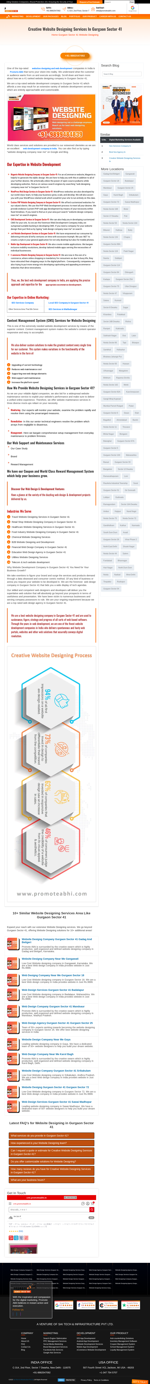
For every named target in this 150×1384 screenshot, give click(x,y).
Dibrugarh (129, 272)
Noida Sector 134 (110, 237)
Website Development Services (90, 1344)
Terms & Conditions (101, 1380)
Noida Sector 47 (110, 293)
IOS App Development (86, 1338)
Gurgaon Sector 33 (122, 462)
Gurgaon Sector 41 (68, 35)
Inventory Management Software (123, 1341)
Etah (137, 413)
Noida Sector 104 (130, 223)
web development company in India (40, 148)
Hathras (119, 230)
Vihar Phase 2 (131, 539)
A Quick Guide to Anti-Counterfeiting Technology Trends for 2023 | (71, 2)
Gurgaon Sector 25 (125, 188)
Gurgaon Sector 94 (111, 272)
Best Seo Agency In (117, 152)
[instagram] (20, 1314)
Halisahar (121, 350)
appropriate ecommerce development (63, 284)
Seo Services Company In (120, 146)
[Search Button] (138, 73)
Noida (105, 575)
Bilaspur (135, 343)
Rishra (128, 322)
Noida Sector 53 (110, 223)
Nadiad (117, 575)
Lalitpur (106, 497)
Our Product (90, 16)
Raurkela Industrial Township (115, 483)
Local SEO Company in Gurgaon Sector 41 (69, 303)
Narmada (136, 525)
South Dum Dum (110, 532)
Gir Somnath (130, 490)
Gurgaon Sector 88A (111, 244)
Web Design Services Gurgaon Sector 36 (127, 1274)
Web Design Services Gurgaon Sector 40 (48, 1270)
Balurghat (107, 441)
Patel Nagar (129, 251)
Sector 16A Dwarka (129, 504)
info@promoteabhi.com (105, 11)
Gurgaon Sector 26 (111, 539)
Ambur (106, 511)
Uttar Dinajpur (131, 286)
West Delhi (130, 575)
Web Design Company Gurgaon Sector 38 (22, 1274)
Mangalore (123, 371)
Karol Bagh (118, 195)
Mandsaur (107, 188)
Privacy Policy (86, 1380)
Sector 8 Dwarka (110, 307)
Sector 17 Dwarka (110, 216)
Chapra (127, 237)
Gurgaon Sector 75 (111, 286)
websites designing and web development (52, 68)
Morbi (126, 385)
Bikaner (106, 230)
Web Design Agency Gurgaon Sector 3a (100, 1270)
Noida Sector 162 (110, 385)
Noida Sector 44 (110, 554)
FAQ (23, 1344)
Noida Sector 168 (110, 209)
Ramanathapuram (110, 476)
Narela (106, 258)
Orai (124, 336)
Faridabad (107, 561)
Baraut (106, 462)
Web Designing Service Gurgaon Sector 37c (74, 1274)
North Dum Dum (125, 568)
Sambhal (107, 350)
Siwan (126, 413)
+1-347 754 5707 (108, 1372)
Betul (126, 209)
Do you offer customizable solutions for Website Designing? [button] (43, 1161)
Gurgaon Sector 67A (125, 441)
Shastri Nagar (128, 547)
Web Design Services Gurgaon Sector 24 (74, 1288)
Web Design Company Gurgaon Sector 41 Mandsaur (53, 1006)
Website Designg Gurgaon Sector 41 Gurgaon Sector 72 (55, 1087)
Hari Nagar (107, 568)
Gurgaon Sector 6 (110, 413)
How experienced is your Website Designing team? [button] (39, 1143)
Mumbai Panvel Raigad (113, 406)
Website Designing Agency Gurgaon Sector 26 (127, 1283)
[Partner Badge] (133, 9)
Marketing (17, 16)
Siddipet (118, 258)
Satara (106, 300)
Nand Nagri (131, 511)
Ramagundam (109, 504)
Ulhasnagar (108, 371)
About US (25, 1341)
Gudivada (119, 497)
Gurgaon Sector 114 (111, 265)
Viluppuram (127, 293)
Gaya (105, 195)
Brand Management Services (55, 1347)
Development (33, 16)
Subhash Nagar (109, 336)
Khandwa (107, 314)
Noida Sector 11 (110, 427)
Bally (130, 230)
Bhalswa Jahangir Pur (112, 357)
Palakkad (121, 314)
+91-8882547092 (53, 11)
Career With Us (107, 16)
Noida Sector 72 (129, 518)
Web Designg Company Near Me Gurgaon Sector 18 (53, 975)
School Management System (122, 1347)
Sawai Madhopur (132, 202)
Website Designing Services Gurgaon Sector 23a (100, 1288)
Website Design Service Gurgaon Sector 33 (74, 1279)
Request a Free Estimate (90, 2)
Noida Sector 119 (110, 251)
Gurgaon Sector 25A (124, 279)
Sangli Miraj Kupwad (112, 399)
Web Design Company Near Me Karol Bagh (47, 1054)
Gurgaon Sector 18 (111, 181)
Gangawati (130, 174)
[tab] (51, 1136)
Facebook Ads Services (53, 1350)
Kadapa (106, 279)
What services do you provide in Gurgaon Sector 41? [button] (40, 1135)
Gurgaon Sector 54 (111, 589)
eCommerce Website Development (91, 1350)
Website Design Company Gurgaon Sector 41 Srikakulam (56, 1070)
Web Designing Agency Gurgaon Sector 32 (100, 1279)
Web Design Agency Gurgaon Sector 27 (100, 1283)
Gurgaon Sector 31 (111, 490)
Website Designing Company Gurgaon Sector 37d (48, 1274)
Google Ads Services (52, 1353)
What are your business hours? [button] (28, 1179)
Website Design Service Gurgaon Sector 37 (100, 1274)
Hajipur (118, 511)
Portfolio (74, 16)
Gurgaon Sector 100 (111, 455)
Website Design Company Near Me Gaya (46, 1039)
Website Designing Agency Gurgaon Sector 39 (127, 1270)
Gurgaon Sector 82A (111, 392)
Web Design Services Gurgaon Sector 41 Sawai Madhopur (57, 1101)
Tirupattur (107, 582)
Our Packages (51, 16)
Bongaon (123, 434)
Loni (126, 476)
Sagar (125, 307)
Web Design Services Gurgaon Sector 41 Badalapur (53, 989)
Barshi (135, 420)
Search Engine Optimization (55, 1338)
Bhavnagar (122, 561)
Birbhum (106, 378)
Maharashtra (131, 455)
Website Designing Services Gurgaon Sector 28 (74, 1283)
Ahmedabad (122, 420)
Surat (135, 483)
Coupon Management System (122, 1344)
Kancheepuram (132, 392)
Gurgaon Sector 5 (110, 448)
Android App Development (88, 1341)
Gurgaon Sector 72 (111, 202)
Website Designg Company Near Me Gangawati (50, 958)
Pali (125, 216)
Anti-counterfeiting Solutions (122, 1338)
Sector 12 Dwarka (125, 469)
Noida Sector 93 (110, 364)
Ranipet (106, 329)
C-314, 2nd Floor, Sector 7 (78, 11)
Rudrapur (121, 582)
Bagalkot (107, 420)
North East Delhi (110, 547)
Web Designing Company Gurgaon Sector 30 (127, 1279)
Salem (125, 554)
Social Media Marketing (53, 1344)
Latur (134, 336)
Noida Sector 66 (110, 343)
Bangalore (107, 469)
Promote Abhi (16, 72)
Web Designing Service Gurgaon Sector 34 (48, 1279)
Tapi (124, 343)
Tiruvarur (126, 427)
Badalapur (129, 181)
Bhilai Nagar (108, 434)
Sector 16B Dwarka (111, 322)
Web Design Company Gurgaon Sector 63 (22, 1270)
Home (55, 35)
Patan (131, 406)
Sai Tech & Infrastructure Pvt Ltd (23, 1379)
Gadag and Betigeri (111, 174)
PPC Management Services (54, 1341)
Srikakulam (133, 195)
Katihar (123, 525)
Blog (64, 16)
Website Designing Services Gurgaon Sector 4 (74, 1270)
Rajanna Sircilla (123, 378)
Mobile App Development (87, 1347)
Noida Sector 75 (110, 518)
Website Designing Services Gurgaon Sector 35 (22, 1279)
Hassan (126, 364)
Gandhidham (108, 525)
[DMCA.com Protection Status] (66, 1380)
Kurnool (118, 300)
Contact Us (125, 16)
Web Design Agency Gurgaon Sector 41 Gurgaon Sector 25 (57, 1023)
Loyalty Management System (122, 1350)
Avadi (125, 532)
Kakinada (120, 329)
